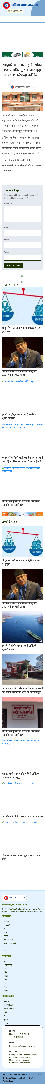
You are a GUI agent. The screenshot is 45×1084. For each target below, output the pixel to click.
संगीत (6, 1023)
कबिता (6, 1012)
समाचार (6, 921)
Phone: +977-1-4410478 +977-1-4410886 (19, 1035)
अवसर (6, 987)
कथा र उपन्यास (9, 1008)
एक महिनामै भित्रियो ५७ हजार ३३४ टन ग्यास (22, 816)
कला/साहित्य (8, 1005)
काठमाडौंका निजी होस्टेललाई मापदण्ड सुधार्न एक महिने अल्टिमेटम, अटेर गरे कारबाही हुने (22, 460)
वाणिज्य (6, 979)
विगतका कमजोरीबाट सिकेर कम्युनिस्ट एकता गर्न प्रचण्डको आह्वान (19, 373)
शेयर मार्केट (8, 965)
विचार (6, 936)
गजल (6, 1016)
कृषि (5, 972)
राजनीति (7, 947)
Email (7, 239)
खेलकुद (6, 929)
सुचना (6, 990)
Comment (9, 203)
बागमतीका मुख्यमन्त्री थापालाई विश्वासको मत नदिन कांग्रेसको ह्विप (21, 503)
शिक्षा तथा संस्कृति (10, 943)
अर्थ (5, 961)
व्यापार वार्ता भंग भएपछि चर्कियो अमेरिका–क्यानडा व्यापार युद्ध (21, 776)
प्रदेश (5, 932)
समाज (6, 950)
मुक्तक (6, 1019)
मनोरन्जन (7, 1001)
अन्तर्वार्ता (7, 925)
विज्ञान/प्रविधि (8, 939)
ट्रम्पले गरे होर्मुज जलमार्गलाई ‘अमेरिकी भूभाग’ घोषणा (19, 416)
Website (8, 252)
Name (7, 227)
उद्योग (6, 968)
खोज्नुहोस (9, 30)
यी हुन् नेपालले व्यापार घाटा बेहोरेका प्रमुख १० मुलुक (21, 330)
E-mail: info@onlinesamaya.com (22, 1046)
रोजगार (6, 983)
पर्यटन (6, 976)
